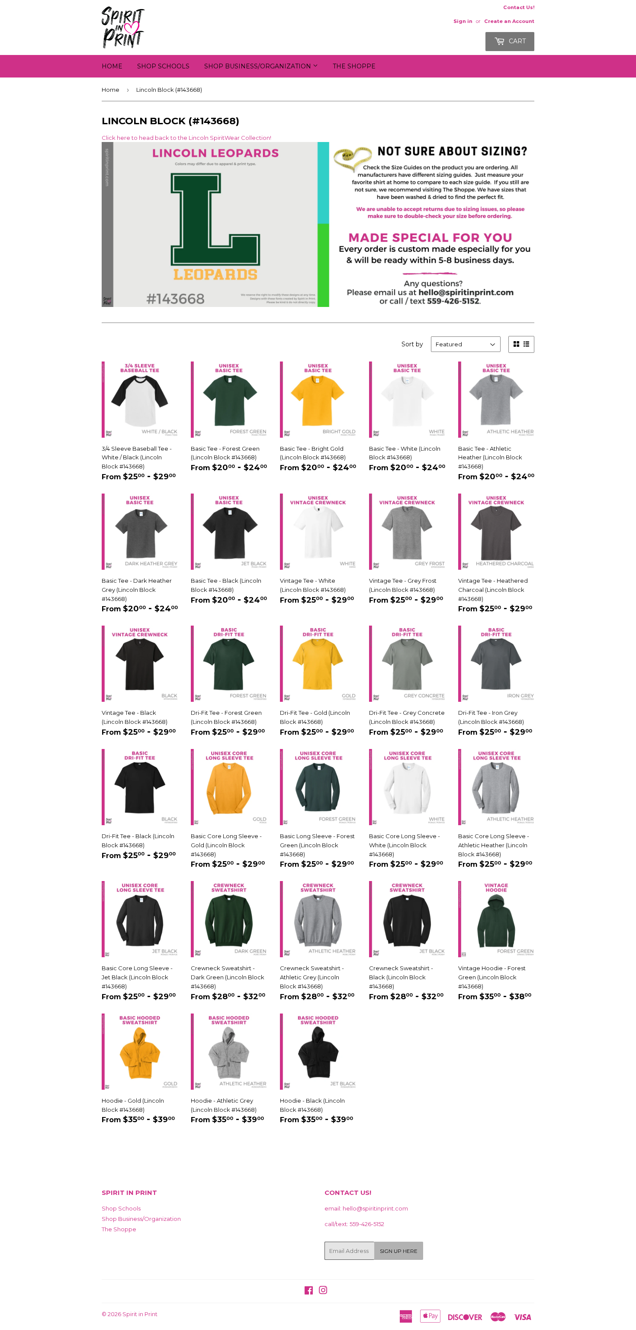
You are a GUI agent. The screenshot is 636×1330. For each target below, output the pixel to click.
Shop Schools (163, 66)
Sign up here (399, 1251)
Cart (516, 41)
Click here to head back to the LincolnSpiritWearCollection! (186, 137)
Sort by (412, 344)
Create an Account (509, 21)
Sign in (462, 21)
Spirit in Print (139, 1314)
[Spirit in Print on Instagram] (323, 1291)
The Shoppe (354, 66)
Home (112, 66)
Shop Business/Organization (258, 66)
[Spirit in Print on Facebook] (308, 1291)
